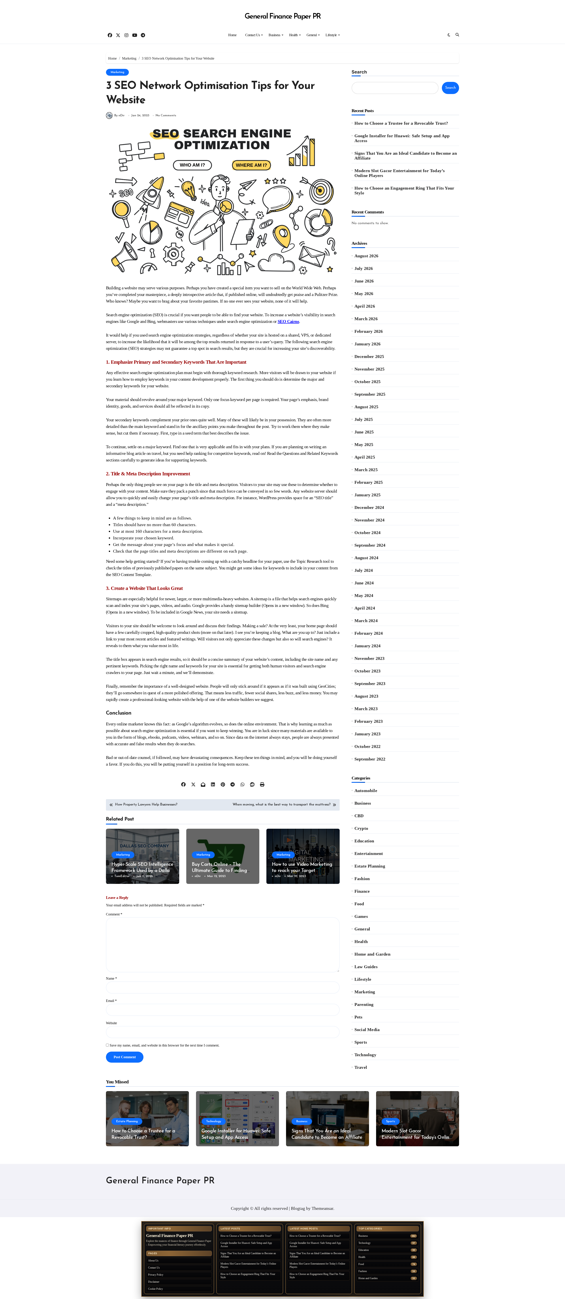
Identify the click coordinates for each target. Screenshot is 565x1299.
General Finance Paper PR (282, 17)
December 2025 (369, 356)
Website (111, 1023)
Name (111, 978)
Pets (358, 1017)
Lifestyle (331, 35)
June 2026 (364, 281)
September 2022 (370, 759)
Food (359, 903)
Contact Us (252, 35)
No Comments (166, 115)
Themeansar (322, 1208)
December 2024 (369, 507)
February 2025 (368, 482)
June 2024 (364, 582)
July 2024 (363, 570)
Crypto (361, 828)
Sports (360, 1042)
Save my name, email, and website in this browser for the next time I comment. (164, 1045)
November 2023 (369, 658)
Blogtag (298, 1208)
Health (293, 35)
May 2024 (363, 595)
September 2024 (370, 545)
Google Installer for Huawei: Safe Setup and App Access (402, 138)
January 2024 (367, 645)
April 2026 (364, 306)
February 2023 (368, 721)
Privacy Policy (155, 1274)
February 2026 (368, 331)
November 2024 (369, 520)
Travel (360, 1067)
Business (274, 35)
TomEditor (122, 876)
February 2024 (368, 633)
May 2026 (363, 293)
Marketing (117, 72)
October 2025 (367, 381)
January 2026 (367, 343)
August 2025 (366, 406)
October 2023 (367, 670)
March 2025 (366, 469)
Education (364, 840)
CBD (359, 815)
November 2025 (369, 369)
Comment (114, 914)
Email (111, 1001)
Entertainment (368, 853)
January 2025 (367, 494)
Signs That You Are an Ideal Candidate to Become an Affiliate (405, 155)
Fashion (362, 878)
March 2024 (366, 620)
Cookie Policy (155, 1288)
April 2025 (364, 457)
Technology (365, 1054)
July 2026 (363, 268)
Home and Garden (372, 954)
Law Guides (366, 966)
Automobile (365, 790)
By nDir (119, 115)
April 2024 (364, 608)
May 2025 (363, 444)
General (312, 35)
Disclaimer (153, 1281)
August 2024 (366, 557)
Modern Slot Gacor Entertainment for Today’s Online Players (399, 173)
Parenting (364, 1004)
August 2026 (366, 255)
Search (359, 72)
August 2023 (366, 696)
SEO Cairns (288, 321)
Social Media (367, 1029)
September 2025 (370, 394)
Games (361, 916)
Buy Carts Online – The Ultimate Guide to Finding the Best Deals (219, 871)
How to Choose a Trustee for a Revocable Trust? (401, 123)
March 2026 (366, 318)
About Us (153, 1260)
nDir (198, 876)
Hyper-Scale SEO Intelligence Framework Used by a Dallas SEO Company (142, 871)
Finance (362, 891)
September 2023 (370, 683)
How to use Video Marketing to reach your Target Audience (302, 871)
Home (232, 35)
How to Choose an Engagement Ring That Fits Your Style (404, 190)
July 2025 (363, 419)
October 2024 (367, 532)
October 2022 (367, 746)
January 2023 (367, 733)
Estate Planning (369, 866)
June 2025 (364, 431)
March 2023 (366, 708)
